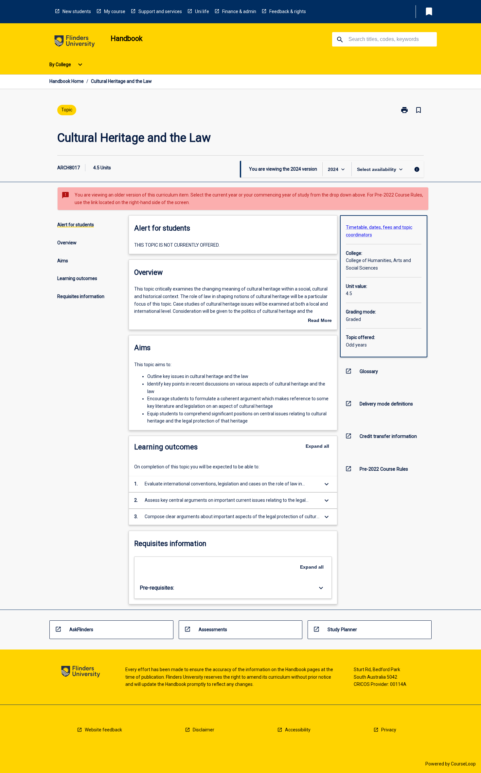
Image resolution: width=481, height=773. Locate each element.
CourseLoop (463, 763)
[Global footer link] (81, 672)
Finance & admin (239, 11)
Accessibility (298, 729)
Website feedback (103, 729)
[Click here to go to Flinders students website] (74, 42)
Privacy (388, 729)
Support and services (160, 11)
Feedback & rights (287, 11)
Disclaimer (203, 729)
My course (114, 11)
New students (76, 11)
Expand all (317, 446)
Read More (320, 321)
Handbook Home (66, 81)
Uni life (202, 11)
